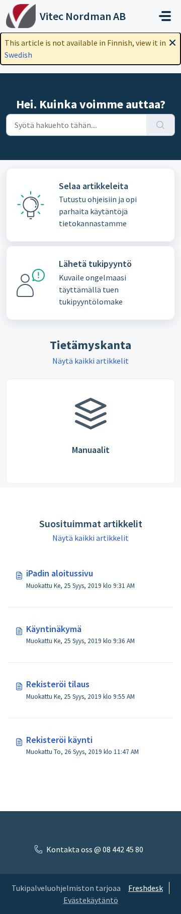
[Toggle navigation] (165, 16)
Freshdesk (145, 888)
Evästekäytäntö (90, 900)
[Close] (172, 42)
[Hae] (160, 125)
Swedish (18, 55)
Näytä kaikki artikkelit (90, 361)
